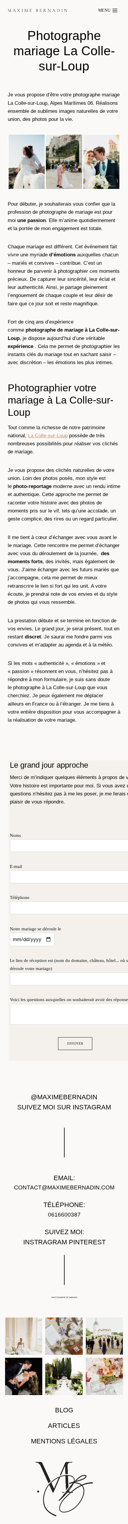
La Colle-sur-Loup (48, 435)
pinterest (87, 1242)
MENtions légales (64, 1441)
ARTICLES (64, 1425)
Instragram (45, 1242)
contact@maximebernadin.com (64, 1187)
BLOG (64, 1410)
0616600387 (64, 1214)
